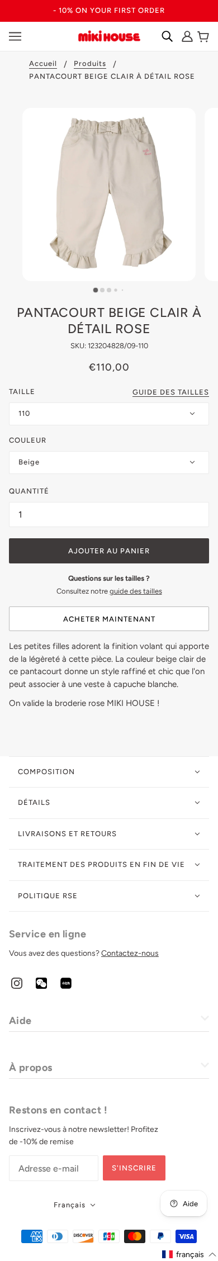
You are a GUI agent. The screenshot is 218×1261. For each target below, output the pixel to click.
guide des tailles (136, 591)
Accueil (43, 64)
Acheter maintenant (109, 619)
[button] (189, 1254)
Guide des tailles (170, 392)
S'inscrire (134, 1168)
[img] (16, 982)
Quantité (29, 491)
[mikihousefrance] (109, 35)
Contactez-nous (130, 953)
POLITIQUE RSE (48, 896)
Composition (46, 771)
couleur (27, 440)
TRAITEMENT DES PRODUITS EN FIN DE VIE (101, 864)
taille (22, 391)
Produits (90, 64)
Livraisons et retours (67, 833)
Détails (34, 802)
